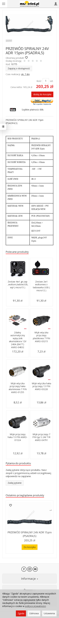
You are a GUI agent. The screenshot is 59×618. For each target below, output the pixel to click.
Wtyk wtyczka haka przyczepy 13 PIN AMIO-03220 (41, 386)
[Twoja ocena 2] (29, 61)
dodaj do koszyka (42, 94)
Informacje (29, 578)
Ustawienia (49, 613)
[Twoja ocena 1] (24, 61)
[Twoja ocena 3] (33, 61)
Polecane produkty (17, 252)
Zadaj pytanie (15, 482)
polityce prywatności (35, 606)
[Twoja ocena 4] (37, 61)
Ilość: (39, 80)
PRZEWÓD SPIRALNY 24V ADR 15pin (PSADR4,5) (30, 534)
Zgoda (21, 613)
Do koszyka (30, 547)
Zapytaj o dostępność (19, 68)
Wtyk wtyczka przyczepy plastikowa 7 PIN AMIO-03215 (41, 337)
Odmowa (34, 613)
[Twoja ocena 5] (41, 61)
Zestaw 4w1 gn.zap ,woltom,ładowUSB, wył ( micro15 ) (18, 284)
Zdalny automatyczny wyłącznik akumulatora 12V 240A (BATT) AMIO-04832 (17, 340)
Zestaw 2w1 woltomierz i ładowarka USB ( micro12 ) (41, 286)
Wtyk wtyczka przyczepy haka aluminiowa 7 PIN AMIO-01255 (18, 388)
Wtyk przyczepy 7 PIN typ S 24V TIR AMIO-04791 (41, 437)
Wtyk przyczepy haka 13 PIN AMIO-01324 (17, 437)
